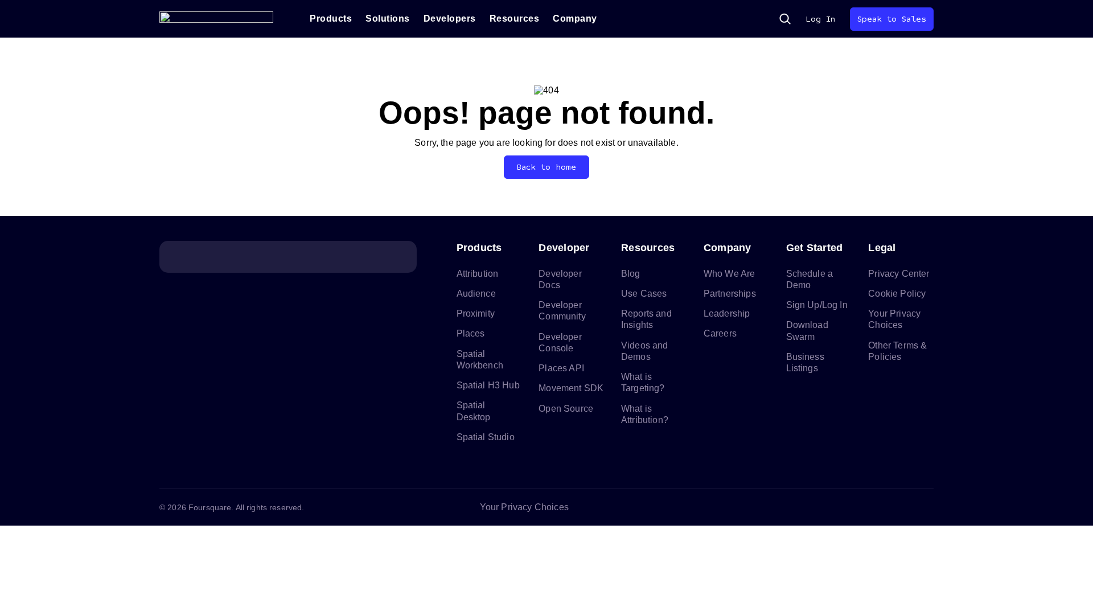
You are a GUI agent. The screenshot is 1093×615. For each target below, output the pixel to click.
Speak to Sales (891, 19)
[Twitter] (845, 507)
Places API (561, 368)
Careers (720, 333)
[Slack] (927, 507)
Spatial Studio (486, 437)
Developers (450, 18)
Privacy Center (898, 273)
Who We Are (729, 273)
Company (575, 18)
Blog (630, 273)
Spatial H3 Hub (488, 385)
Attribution (478, 273)
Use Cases (644, 293)
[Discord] (872, 507)
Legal (881, 247)
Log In (820, 19)
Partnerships (730, 293)
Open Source (566, 408)
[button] (785, 18)
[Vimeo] (899, 507)
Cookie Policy (897, 293)
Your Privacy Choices (524, 507)
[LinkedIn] (817, 507)
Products (331, 18)
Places (471, 333)
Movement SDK (571, 388)
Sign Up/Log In (817, 305)
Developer (564, 247)
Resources (515, 18)
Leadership (727, 313)
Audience (476, 293)
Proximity (476, 313)
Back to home (547, 167)
